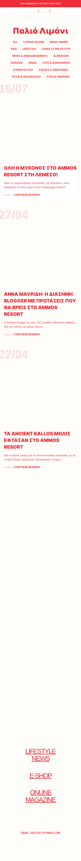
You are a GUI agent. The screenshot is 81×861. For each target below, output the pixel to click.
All (15, 41)
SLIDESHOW (61, 55)
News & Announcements (30, 55)
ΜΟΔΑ (33, 62)
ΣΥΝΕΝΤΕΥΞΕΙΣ (23, 69)
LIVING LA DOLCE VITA (55, 48)
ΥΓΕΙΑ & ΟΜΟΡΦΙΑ (58, 76)
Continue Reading (27, 194)
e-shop (40, 775)
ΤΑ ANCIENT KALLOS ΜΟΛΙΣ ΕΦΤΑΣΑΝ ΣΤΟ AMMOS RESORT (37, 440)
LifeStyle (29, 48)
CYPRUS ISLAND (33, 41)
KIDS (14, 48)
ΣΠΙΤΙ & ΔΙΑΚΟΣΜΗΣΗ (56, 62)
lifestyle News (40, 755)
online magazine (40, 796)
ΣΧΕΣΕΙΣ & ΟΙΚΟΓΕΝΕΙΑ (53, 69)
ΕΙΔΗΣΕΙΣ (17, 62)
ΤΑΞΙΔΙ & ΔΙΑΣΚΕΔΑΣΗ (26, 76)
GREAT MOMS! (59, 41)
